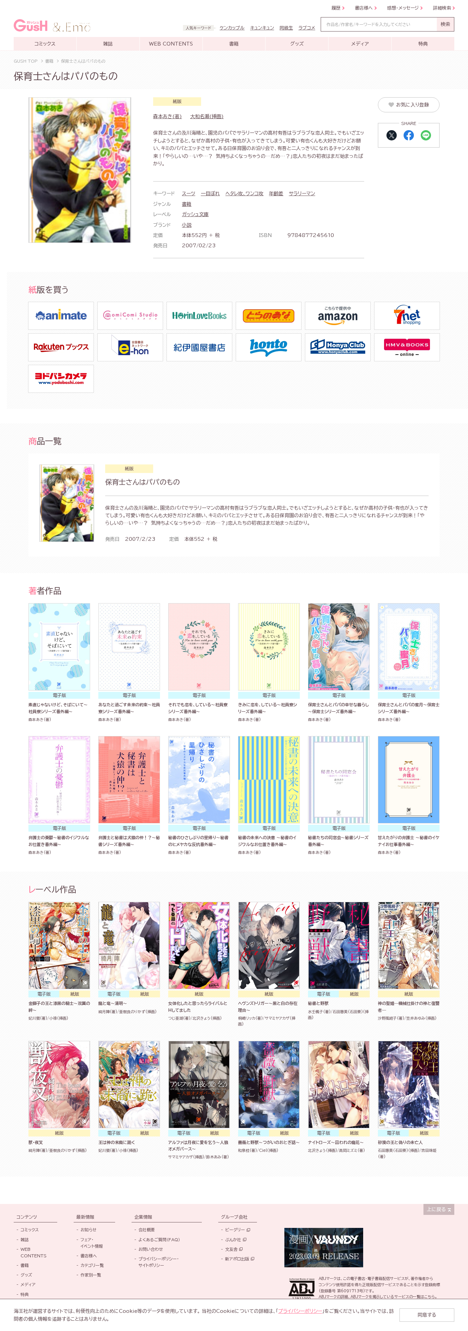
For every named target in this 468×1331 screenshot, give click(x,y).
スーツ (188, 193)
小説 (187, 225)
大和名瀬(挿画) (207, 116)
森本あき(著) (167, 116)
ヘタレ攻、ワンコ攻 (244, 193)
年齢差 (276, 193)
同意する (427, 1315)
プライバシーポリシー (300, 1311)
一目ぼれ (210, 193)
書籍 (187, 204)
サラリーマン (302, 193)
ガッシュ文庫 (195, 214)
